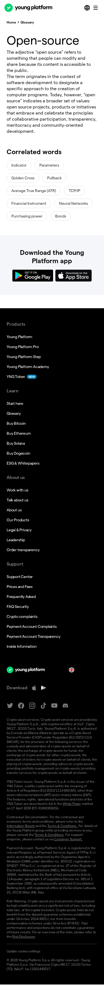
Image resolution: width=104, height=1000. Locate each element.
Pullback (54, 178)
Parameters (49, 165)
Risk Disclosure (23, 936)
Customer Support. (68, 839)
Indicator (19, 165)
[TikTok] (43, 705)
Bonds (60, 216)
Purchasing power (26, 216)
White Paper (72, 803)
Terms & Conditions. (62, 826)
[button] (52, 951)
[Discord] (65, 705)
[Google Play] (43, 687)
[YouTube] (54, 705)
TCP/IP (74, 190)
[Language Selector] (88, 7)
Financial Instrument (28, 203)
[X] (10, 705)
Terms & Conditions (49, 834)
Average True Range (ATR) (33, 190)
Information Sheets (21, 826)
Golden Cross (22, 178)
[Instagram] (32, 705)
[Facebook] (21, 705)
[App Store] (34, 688)
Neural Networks (73, 203)
